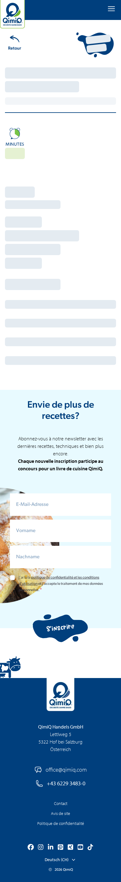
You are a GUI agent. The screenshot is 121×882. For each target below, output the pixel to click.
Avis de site (60, 813)
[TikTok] (90, 848)
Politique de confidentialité (60, 823)
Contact (60, 803)
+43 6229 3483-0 (66, 783)
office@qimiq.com (66, 769)
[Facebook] (31, 848)
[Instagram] (41, 848)
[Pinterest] (60, 848)
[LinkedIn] (50, 848)
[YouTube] (80, 848)
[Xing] (70, 848)
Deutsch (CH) (57, 859)
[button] (61, 860)
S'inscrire (60, 628)
